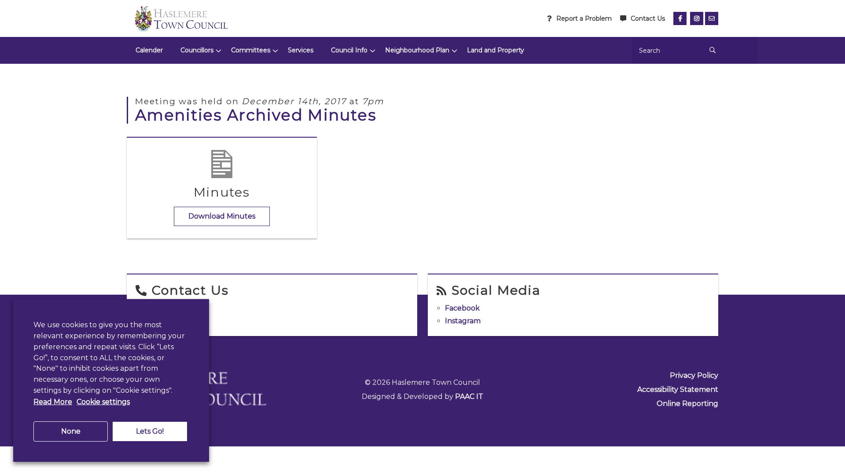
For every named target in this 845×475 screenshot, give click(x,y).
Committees (250, 50)
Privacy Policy (694, 375)
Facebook (462, 308)
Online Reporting (687, 403)
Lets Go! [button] (150, 431)
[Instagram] (696, 18)
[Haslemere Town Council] (181, 18)
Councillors (196, 50)
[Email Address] (711, 18)
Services (300, 50)
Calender (149, 50)
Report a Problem (584, 18)
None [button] (71, 431)
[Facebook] (680, 18)
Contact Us (648, 18)
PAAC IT (469, 396)
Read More (52, 402)
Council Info (349, 50)
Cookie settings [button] (103, 402)
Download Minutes (221, 216)
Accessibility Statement (677, 389)
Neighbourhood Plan (417, 50)
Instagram (463, 321)
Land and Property (495, 50)
